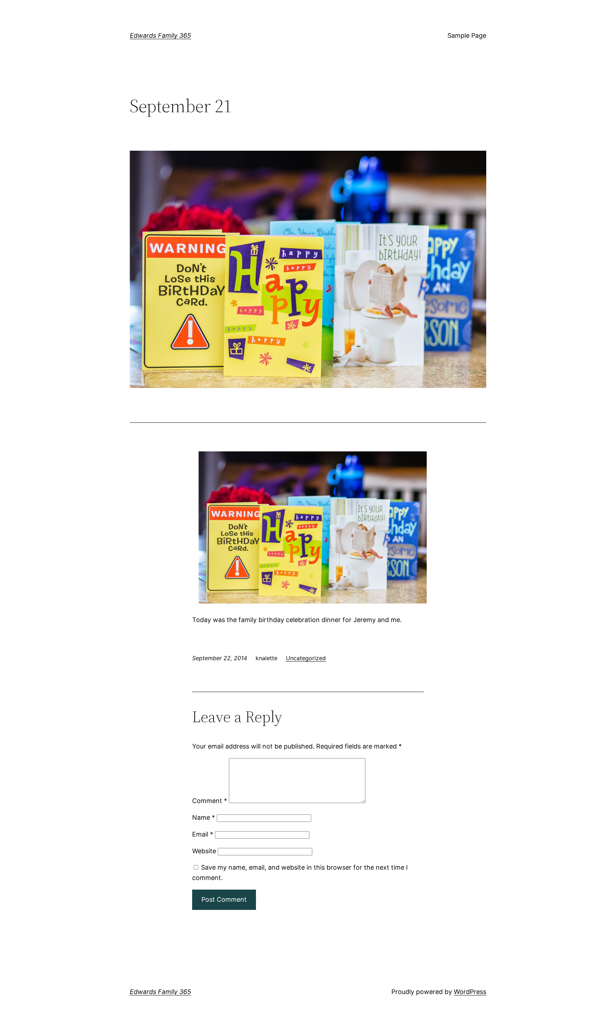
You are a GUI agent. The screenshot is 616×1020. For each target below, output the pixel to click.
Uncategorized (306, 658)
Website (204, 851)
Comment (209, 800)
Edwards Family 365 (160, 35)
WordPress (470, 991)
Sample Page (466, 35)
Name (203, 817)
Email (202, 834)
